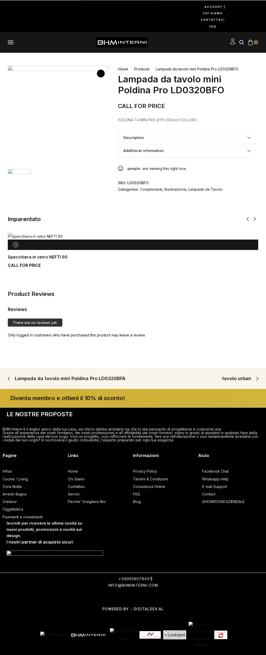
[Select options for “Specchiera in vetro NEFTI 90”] (15, 245)
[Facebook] (5, 16)
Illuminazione (175, 189)
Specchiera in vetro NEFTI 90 (38, 257)
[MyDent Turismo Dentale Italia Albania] (200, 634)
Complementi (151, 189)
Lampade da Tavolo (205, 189)
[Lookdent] (174, 634)
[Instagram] (11, 16)
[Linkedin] (32, 16)
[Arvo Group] (53, 634)
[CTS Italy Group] (220, 635)
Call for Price (141, 106)
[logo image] (122, 42)
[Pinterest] (25, 16)
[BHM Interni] (88, 635)
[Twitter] (120, 597)
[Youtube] (18, 16)
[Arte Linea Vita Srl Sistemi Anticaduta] (150, 635)
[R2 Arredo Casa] (123, 635)
